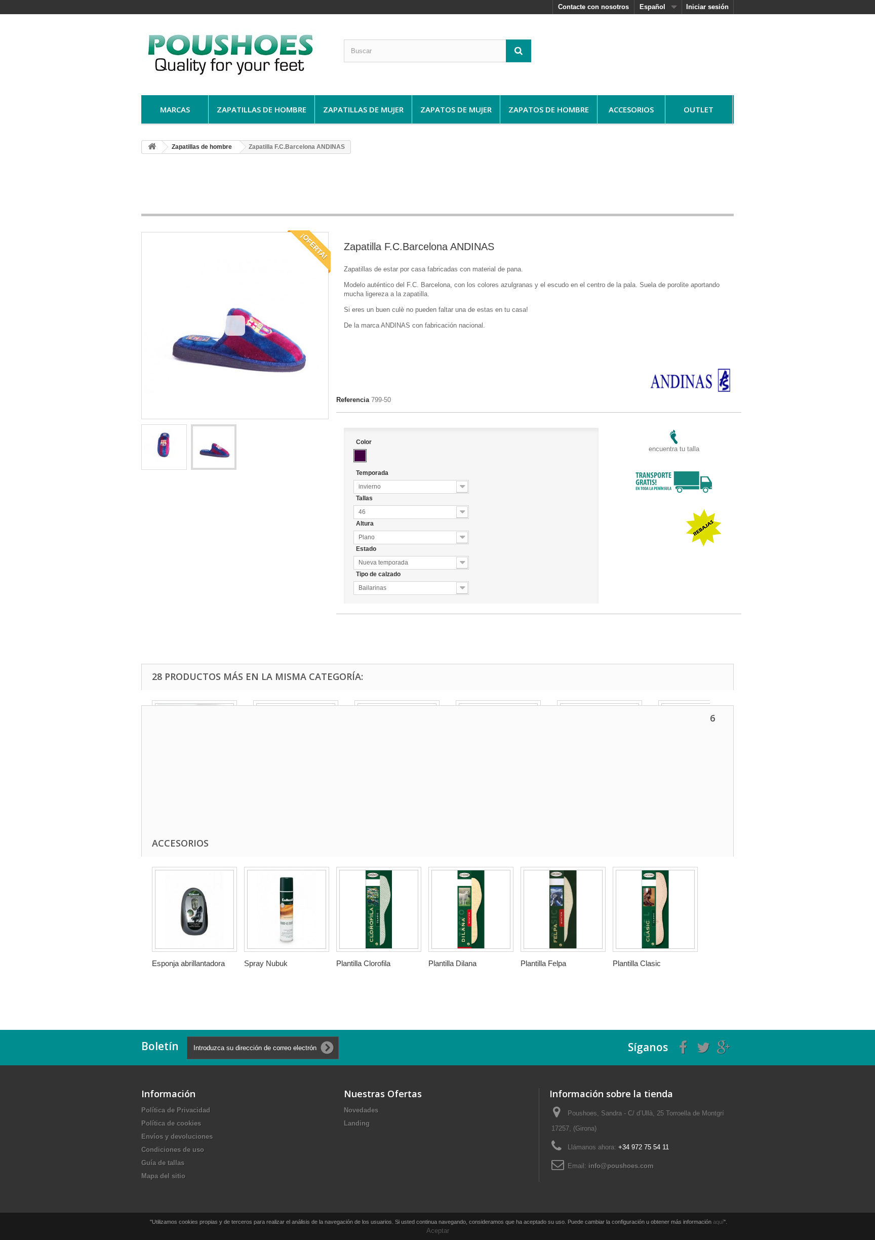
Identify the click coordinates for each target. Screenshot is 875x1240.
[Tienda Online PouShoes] (235, 52)
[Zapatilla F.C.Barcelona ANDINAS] (164, 447)
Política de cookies (171, 1123)
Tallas (365, 498)
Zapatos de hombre (548, 109)
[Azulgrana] (360, 455)
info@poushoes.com (621, 1166)
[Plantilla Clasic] (655, 909)
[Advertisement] (437, 187)
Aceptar (437, 1230)
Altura (365, 523)
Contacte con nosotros (593, 7)
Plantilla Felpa (543, 963)
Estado (367, 548)
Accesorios (631, 109)
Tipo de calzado (379, 574)
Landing (357, 1123)
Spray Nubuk (266, 963)
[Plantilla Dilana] (470, 909)
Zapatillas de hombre (261, 109)
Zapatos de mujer (456, 109)
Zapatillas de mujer (363, 109)
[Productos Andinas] (690, 373)
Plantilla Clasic (637, 963)
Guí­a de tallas (162, 1163)
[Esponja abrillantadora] (194, 909)
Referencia (352, 400)
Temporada (373, 472)
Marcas (175, 109)
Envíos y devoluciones (177, 1136)
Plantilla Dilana (452, 963)
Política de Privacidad (175, 1110)
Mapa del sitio (163, 1176)
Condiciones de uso (172, 1149)
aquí (718, 1222)
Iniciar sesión (707, 7)
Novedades (361, 1110)
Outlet (698, 109)
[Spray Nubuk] (286, 909)
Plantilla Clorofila (363, 963)
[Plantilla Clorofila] (378, 909)
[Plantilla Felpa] (563, 909)
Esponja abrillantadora (188, 963)
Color (364, 442)
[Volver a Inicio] (152, 147)
